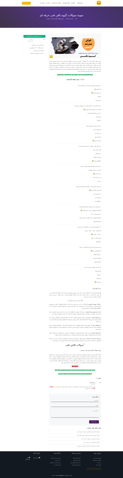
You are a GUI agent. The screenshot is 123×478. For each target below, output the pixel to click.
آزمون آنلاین (80, 2)
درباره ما (48, 2)
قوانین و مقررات (97, 458)
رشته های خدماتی (77, 458)
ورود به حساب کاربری (55, 458)
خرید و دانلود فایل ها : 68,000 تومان (34, 36)
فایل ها (73, 2)
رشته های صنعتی (77, 460)
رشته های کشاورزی (76, 464)
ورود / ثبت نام (26, 3)
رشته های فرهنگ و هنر (76, 462)
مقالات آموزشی (66, 2)
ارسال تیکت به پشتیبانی (55, 462)
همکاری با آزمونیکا (97, 460)
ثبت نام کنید (57, 460)
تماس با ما (42, 2)
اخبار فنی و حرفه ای (56, 2)
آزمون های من (57, 464)
